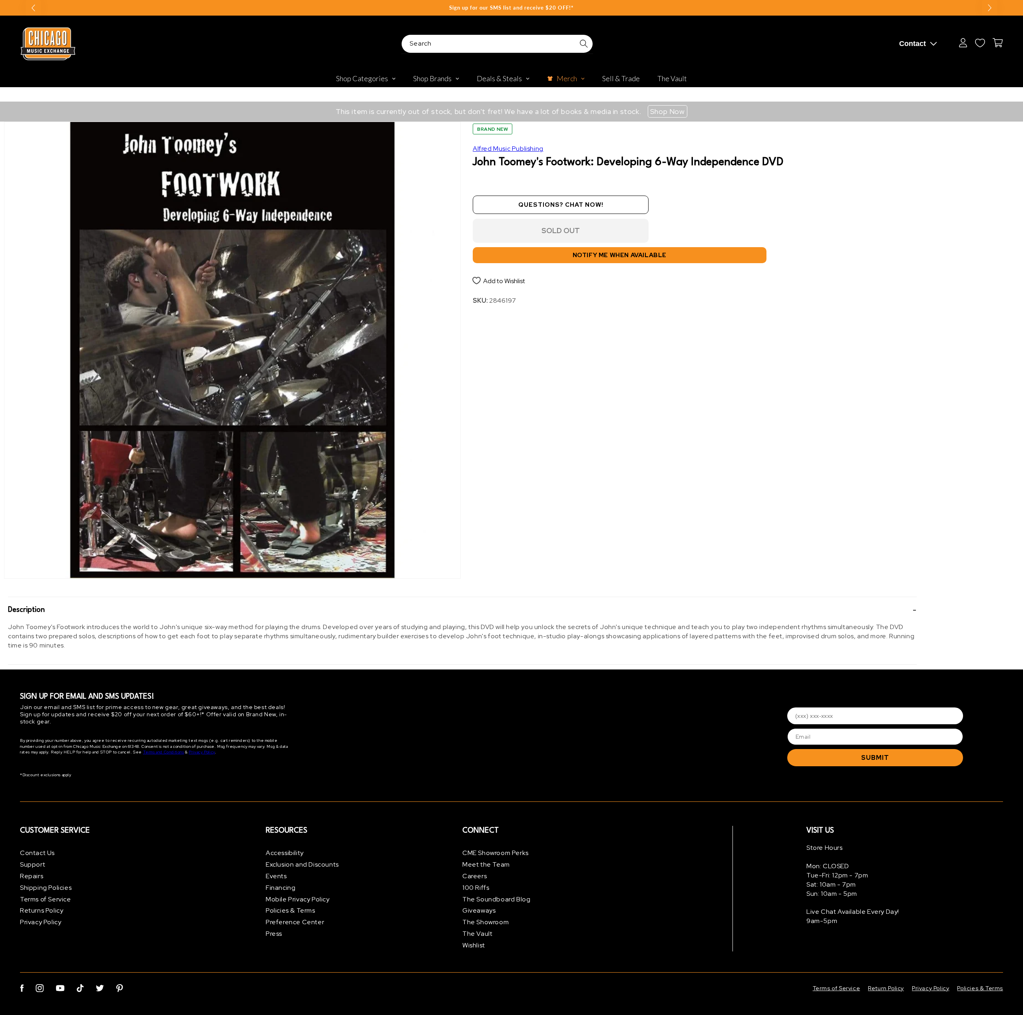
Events (276, 876)
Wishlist (473, 945)
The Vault (477, 933)
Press (274, 933)
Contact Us (37, 853)
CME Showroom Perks (495, 853)
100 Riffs (475, 887)
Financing (280, 887)
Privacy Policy (202, 752)
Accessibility (285, 853)
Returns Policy (41, 910)
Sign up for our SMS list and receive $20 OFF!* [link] (511, 7)
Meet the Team (486, 864)
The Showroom (485, 922)
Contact (912, 44)
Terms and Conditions (163, 752)
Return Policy (886, 988)
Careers (474, 876)
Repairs (31, 876)
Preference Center (295, 922)
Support (32, 864)
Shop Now (667, 111)
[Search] (584, 43)
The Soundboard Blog (496, 899)
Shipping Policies (46, 887)
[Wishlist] (980, 43)
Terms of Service (45, 899)
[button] (462, 610)
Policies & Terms (290, 910)
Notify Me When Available (620, 255)
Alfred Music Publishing (508, 148)
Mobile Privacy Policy (298, 899)
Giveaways (479, 910)
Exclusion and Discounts (302, 864)
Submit (875, 757)
